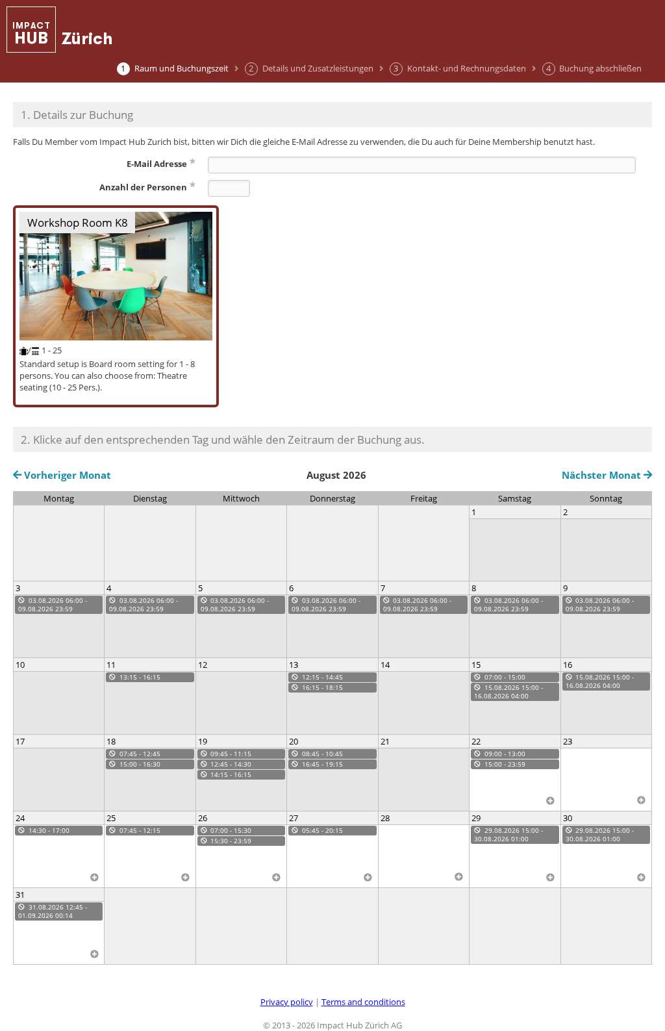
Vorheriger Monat (66, 475)
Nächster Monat (603, 475)
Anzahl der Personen (143, 187)
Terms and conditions (363, 1002)
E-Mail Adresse (157, 164)
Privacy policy (286, 1002)
